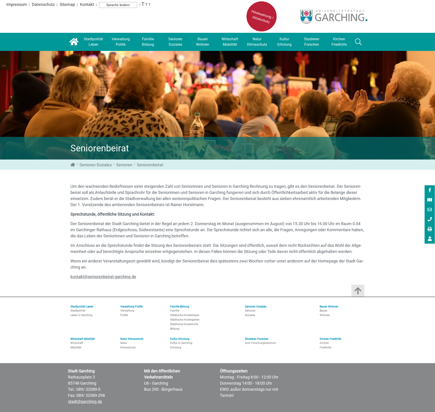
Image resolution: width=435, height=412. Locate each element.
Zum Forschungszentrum (260, 343)
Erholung (175, 347)
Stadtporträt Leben (81, 306)
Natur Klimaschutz (131, 339)
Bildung (174, 328)
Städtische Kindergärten (185, 319)
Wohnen (325, 315)
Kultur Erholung (179, 339)
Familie (174, 310)
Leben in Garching (81, 315)
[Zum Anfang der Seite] (357, 292)
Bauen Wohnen (329, 306)
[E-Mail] (430, 210)
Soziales (250, 315)
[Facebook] (430, 190)
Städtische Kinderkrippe (184, 315)
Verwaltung (127, 310)
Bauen (323, 310)
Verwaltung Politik (131, 306)
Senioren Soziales (96, 164)
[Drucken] (430, 229)
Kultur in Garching (181, 343)
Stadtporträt (77, 310)
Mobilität (75, 347)
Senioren (124, 164)
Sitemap (67, 4)
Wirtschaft (76, 343)
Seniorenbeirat (150, 164)
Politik (124, 315)
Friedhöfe (325, 347)
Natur (123, 343)
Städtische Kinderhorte (184, 324)
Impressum (16, 4)
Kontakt (87, 4)
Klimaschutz (128, 347)
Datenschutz (43, 4)
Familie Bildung (179, 306)
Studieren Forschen (256, 339)
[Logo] (332, 16)
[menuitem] (430, 190)
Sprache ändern (118, 5)
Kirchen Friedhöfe (330, 339)
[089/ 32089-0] (430, 219)
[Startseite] (74, 42)
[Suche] (359, 42)
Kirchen (324, 343)
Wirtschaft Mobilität (82, 339)
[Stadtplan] (430, 200)
